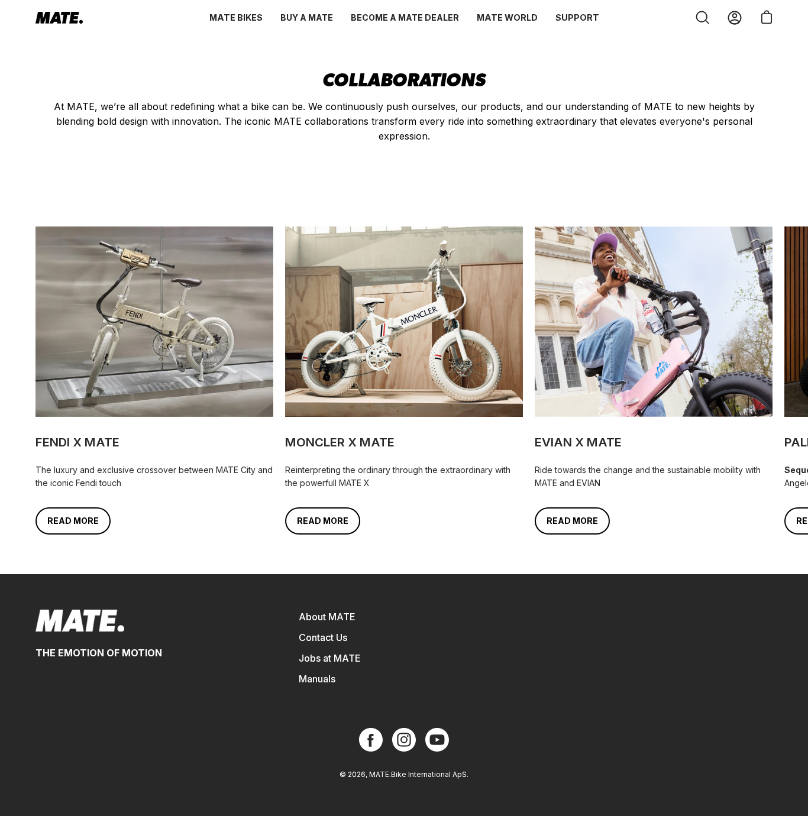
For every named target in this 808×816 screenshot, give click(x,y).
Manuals (317, 679)
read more (322, 521)
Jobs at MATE (330, 658)
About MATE (327, 617)
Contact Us (323, 637)
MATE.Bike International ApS (418, 774)
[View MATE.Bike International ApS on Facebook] (371, 740)
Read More (73, 521)
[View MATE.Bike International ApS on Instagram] (404, 740)
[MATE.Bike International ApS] (59, 18)
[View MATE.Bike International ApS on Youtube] (437, 740)
